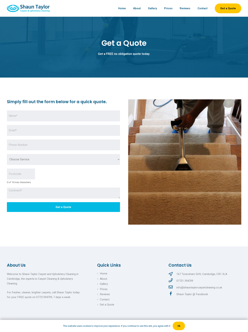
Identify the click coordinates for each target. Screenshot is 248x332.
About (103, 279)
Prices (103, 289)
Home (103, 274)
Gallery (104, 284)
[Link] (28, 8)
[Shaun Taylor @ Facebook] (172, 294)
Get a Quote (63, 207)
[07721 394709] (172, 280)
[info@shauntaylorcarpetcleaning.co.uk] (172, 287)
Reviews (105, 294)
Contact (104, 299)
